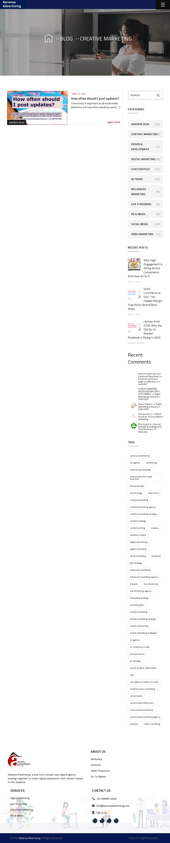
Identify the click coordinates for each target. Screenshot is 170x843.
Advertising (151, 462)
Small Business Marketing (142, 689)
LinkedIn (134, 584)
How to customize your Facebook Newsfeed (149, 375)
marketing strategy (139, 598)
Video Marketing (142, 234)
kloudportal (144, 414)
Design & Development (140, 146)
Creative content (138, 535)
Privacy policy (151, 838)
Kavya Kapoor (145, 404)
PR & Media (138, 214)
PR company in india (139, 647)
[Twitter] (102, 820)
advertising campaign (140, 469)
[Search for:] (145, 95)
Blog (66, 38)
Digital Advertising (138, 542)
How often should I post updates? (95, 98)
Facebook (156, 556)
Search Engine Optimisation (143, 668)
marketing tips (137, 605)
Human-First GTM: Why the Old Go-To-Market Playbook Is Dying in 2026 (145, 329)
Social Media (139, 224)
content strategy (138, 521)
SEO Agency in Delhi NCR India (144, 682)
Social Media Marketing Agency (145, 717)
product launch (137, 654)
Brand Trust (153, 493)
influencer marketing (140, 570)
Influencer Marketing (138, 191)
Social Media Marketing (141, 710)
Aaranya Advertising (140, 455)
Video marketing (152, 724)
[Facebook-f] (94, 820)
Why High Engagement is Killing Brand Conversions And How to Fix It (145, 268)
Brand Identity (137, 486)
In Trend (137, 179)
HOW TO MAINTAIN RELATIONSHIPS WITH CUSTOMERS (149, 391)
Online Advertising (139, 626)
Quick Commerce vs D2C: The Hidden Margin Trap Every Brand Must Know (145, 299)
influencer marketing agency (144, 577)
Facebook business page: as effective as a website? (149, 381)
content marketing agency (143, 507)
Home (45, 38)
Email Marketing (138, 556)
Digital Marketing (143, 159)
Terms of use (135, 838)
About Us (98, 751)
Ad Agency (135, 462)
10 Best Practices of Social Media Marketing (150, 416)
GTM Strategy (140, 169)
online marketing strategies (143, 633)
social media (136, 696)
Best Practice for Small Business (141, 478)
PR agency (135, 640)
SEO (132, 675)
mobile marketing (138, 612)
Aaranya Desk (16, 122)
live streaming (151, 584)
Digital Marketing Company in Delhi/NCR (149, 396)
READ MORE (114, 122)
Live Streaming (141, 204)
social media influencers (142, 703)
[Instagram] (116, 820)
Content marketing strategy (143, 514)
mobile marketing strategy (143, 619)
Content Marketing (144, 134)
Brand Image (136, 493)
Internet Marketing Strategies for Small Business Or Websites (150, 427)
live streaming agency (141, 591)
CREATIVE (155, 528)
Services (17, 790)
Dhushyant (143, 424)
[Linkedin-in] (109, 820)
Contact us (101, 790)
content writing (137, 528)
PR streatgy (135, 661)
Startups (134, 724)
